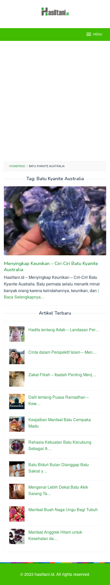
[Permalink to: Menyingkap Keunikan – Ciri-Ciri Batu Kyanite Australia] (55, 223)
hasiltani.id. (45, 574)
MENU (97, 34)
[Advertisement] (55, 101)
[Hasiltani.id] (55, 11)
